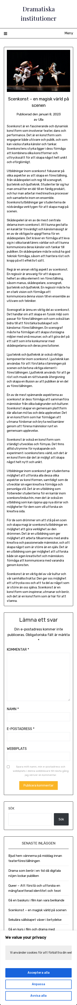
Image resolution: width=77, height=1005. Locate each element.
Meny (69, 33)
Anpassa (38, 984)
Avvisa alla (38, 996)
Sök (11, 808)
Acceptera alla (39, 973)
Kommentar (18, 649)
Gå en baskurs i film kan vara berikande (36, 900)
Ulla (40, 120)
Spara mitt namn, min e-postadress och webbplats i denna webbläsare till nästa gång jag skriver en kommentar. (41, 770)
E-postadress (20, 729)
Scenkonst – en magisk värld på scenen (37, 910)
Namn (13, 709)
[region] (38, 967)
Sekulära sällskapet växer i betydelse (35, 920)
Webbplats (17, 749)
